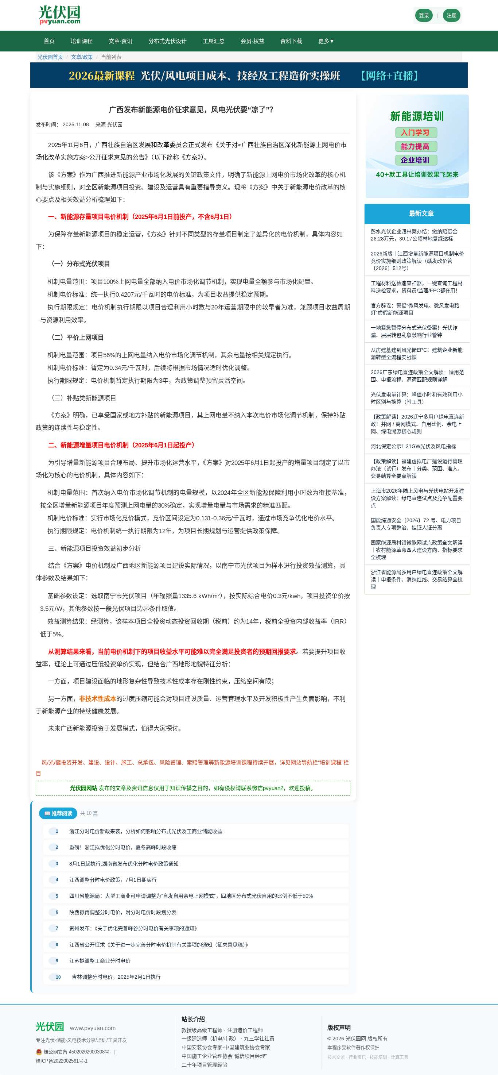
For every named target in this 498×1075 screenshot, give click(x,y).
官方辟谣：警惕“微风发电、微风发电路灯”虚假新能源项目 (415, 309)
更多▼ (326, 41)
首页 (49, 41)
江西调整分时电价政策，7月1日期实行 (113, 880)
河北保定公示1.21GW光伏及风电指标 (413, 446)
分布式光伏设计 (167, 41)
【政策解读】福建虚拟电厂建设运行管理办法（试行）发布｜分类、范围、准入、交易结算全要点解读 (417, 468)
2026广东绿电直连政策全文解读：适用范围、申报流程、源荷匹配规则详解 (417, 375)
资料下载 (291, 41)
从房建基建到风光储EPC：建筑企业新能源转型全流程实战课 (417, 353)
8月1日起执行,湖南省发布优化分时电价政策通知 (124, 864)
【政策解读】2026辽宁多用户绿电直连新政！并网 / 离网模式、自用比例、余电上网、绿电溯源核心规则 (417, 424)
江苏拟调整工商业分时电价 (100, 961)
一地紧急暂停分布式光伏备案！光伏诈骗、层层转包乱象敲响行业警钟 (414, 331)
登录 (424, 15)
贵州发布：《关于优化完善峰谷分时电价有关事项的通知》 (134, 928)
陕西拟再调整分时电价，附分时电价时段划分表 (122, 912)
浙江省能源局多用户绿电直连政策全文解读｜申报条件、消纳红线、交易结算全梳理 (417, 579)
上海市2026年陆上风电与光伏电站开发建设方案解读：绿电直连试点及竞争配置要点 (417, 498)
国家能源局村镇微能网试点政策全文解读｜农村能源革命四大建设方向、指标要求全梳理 (417, 550)
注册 (452, 15)
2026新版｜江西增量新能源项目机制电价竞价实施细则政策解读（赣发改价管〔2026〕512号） (417, 261)
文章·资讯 (120, 41)
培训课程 (82, 41)
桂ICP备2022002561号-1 (61, 1061)
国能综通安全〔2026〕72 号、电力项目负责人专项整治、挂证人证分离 (416, 524)
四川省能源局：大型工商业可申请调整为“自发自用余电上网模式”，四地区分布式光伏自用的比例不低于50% (191, 896)
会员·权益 (252, 41)
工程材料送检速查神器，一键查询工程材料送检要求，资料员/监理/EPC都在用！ (417, 286)
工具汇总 (214, 41)
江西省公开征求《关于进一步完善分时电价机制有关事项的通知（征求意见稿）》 (159, 945)
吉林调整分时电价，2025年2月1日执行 (116, 977)
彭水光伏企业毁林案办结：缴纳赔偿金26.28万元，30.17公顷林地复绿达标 (414, 235)
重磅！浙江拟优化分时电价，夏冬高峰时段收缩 (122, 847)
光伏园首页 (50, 57)
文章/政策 (82, 57)
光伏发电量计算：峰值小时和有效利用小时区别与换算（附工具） (417, 398)
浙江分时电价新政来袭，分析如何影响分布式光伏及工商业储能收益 (145, 831)
